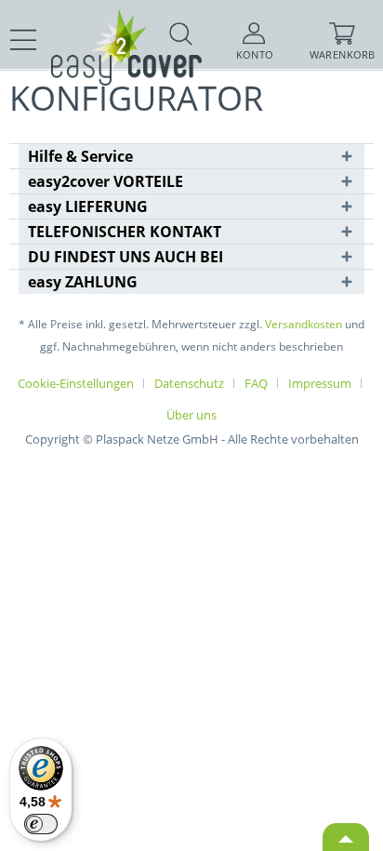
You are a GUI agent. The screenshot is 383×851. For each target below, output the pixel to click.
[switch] (41, 824)
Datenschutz (189, 383)
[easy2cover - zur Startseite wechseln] (93, 25)
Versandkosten (303, 324)
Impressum (319, 383)
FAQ (256, 383)
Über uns (191, 414)
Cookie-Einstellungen (76, 383)
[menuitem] (23, 40)
